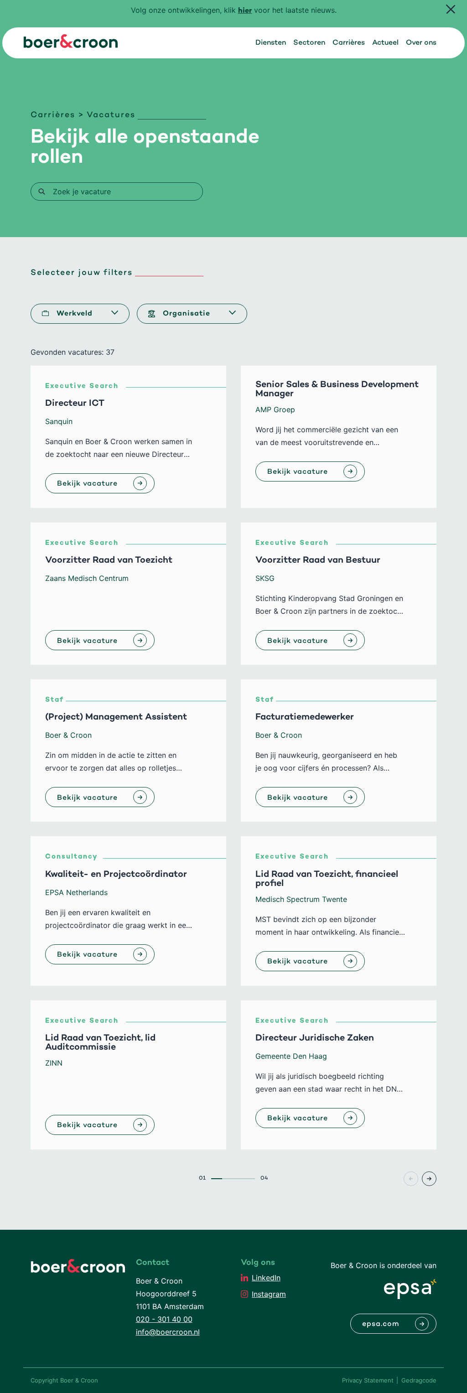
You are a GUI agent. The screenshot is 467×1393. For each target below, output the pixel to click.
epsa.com (381, 1324)
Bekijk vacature (87, 483)
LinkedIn (266, 1277)
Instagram (269, 1294)
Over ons (421, 43)
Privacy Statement (368, 1380)
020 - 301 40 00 (164, 1319)
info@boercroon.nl (168, 1331)
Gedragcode (418, 1380)
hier (245, 11)
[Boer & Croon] (70, 45)
